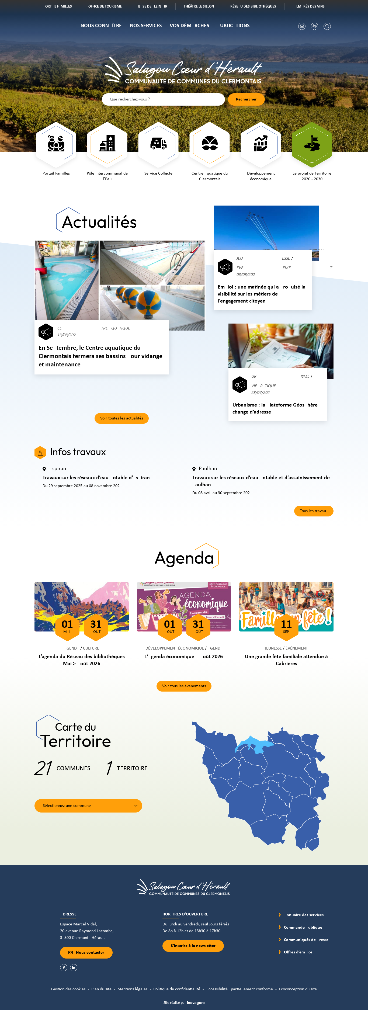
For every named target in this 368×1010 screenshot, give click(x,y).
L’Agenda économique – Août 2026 (184, 657)
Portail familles (61, 7)
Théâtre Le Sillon (202, 7)
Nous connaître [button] (101, 26)
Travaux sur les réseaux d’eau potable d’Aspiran (96, 478)
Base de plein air (156, 7)
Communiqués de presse (306, 940)
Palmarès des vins (312, 7)
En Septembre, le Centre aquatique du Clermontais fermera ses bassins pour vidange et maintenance (100, 356)
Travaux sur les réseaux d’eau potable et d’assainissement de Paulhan (261, 481)
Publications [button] (233, 26)
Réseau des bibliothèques (257, 7)
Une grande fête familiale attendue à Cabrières (286, 660)
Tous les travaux (314, 511)
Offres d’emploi (298, 952)
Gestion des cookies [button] (68, 989)
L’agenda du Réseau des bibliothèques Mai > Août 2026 (82, 660)
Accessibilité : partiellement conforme (239, 989)
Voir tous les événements (184, 686)
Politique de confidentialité (176, 989)
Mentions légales (132, 989)
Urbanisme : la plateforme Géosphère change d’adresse (275, 408)
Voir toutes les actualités (121, 418)
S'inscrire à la (193, 946)
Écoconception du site (298, 989)
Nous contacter (90, 952)
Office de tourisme (109, 7)
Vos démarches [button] (189, 26)
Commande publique (303, 927)
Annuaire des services (304, 915)
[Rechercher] (327, 26)
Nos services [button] (146, 26)
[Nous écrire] (301, 26)
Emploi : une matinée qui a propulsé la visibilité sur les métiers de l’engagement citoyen (261, 294)
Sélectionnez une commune (67, 806)
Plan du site (101, 989)
